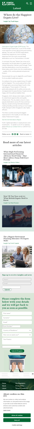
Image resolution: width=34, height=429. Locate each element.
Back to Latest (25, 134)
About (4, 386)
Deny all (17, 420)
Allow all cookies (17, 415)
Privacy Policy (19, 386)
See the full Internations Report (11, 120)
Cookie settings (17, 425)
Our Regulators (20, 383)
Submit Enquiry (17, 351)
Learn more (6, 410)
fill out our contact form (13, 126)
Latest (4, 388)
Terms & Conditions (21, 388)
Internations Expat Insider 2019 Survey (13, 46)
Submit (7, 290)
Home (4, 383)
